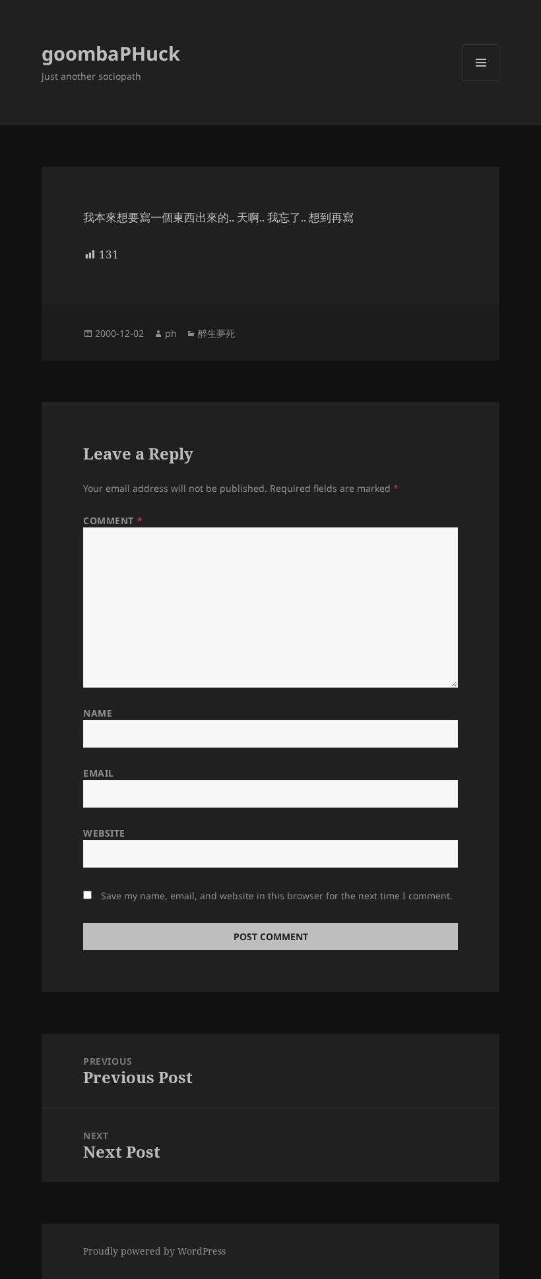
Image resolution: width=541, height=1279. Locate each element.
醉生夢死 (216, 333)
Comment (113, 520)
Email (98, 773)
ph (171, 333)
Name (97, 713)
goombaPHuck (111, 53)
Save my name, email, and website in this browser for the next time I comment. (277, 895)
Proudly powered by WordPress (154, 1251)
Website (104, 833)
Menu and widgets (481, 80)
